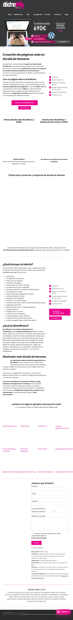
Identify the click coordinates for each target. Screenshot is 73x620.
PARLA (11, 597)
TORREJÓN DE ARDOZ (58, 593)
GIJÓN (35, 601)
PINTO (16, 597)
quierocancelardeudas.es (11, 472)
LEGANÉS (37, 595)
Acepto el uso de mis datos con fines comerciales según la (45, 535)
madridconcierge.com (45, 472)
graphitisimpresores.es (28, 472)
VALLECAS (34, 597)
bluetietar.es (42, 426)
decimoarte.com (7, 612)
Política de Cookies (33, 614)
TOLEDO (50, 597)
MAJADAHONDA (24, 597)
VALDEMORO (63, 595)
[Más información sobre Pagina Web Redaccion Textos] (36, 32)
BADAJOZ (48, 599)
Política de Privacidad (45, 614)
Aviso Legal (24, 614)
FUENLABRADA (53, 595)
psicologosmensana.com (64, 449)
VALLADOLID (42, 597)
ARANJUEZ (29, 595)
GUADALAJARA (59, 597)
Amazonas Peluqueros (24, 450)
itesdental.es (24, 426)
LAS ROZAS (44, 595)
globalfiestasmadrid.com (64, 472)
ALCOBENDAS (45, 593)
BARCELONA (11, 599)
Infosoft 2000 (42, 449)
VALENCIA (19, 599)
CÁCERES (41, 599)
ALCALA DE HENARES (12, 595)
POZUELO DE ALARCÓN (32, 593)
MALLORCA (27, 599)
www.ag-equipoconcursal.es (62, 427)
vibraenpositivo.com (10, 426)
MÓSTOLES (20, 593)
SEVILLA (34, 599)
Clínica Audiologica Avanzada (9, 450)
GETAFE (22, 595)
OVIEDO (29, 601)
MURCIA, (63, 599)
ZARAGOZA (42, 601)
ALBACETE (55, 599)
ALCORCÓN (11, 593)
